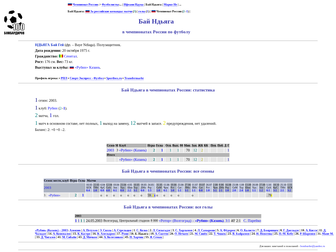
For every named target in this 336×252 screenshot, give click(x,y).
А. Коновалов (62, 233)
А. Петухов (90, 230)
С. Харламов (183, 230)
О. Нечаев (181, 233)
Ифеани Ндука (134, 4)
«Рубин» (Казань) (133, 150)
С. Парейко (252, 221)
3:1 (135, 190)
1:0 (95, 190)
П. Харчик (136, 237)
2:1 (220, 190)
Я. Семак (156, 237)
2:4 (241, 190)
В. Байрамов (241, 233)
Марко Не (170, 4)
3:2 (289, 190)
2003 (110, 150)
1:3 (149, 190)
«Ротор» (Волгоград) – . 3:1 (194, 221)
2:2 (129, 190)
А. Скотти (161, 233)
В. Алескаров (106, 233)
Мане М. (327, 233)
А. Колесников (113, 237)
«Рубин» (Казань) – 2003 (51, 230)
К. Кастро (84, 233)
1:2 (261, 190)
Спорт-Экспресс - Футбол (87, 78)
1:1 (179, 190)
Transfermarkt (134, 78)
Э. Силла (106, 230)
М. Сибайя (69, 237)
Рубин (53, 108)
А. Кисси (311, 230)
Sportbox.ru (114, 78)
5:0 (172, 190)
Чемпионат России (85, 4)
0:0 (102, 190)
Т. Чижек (220, 233)
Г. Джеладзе (291, 230)
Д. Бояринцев (269, 230)
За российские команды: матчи (111, 11)
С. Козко (142, 230)
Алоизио (75, 230)
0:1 (115, 190)
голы (141, 11)
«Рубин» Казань (87, 67)
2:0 (234, 190)
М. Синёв (201, 233)
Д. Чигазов (48, 237)
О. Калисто (247, 230)
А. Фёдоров (227, 230)
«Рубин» (54, 195)
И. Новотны (264, 233)
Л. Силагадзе (161, 230)
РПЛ (64, 78)
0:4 (88, 190)
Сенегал (70, 56)
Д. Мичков (90, 237)
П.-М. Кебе (286, 233)
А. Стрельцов (122, 230)
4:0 (108, 190)
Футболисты (110, 4)
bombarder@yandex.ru (312, 246)
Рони (125, 233)
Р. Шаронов (307, 233)
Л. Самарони (206, 230)
